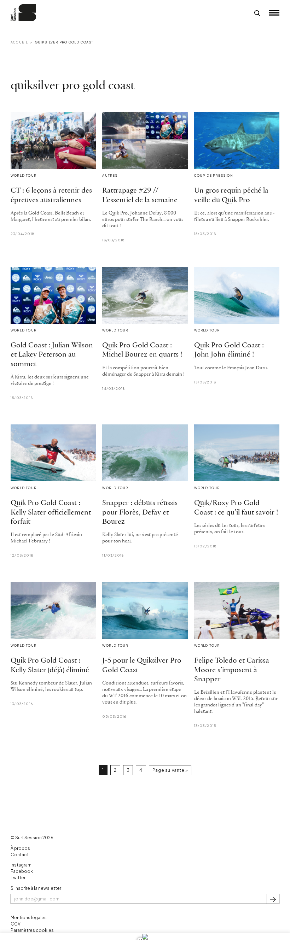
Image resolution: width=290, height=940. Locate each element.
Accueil (19, 42)
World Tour (23, 175)
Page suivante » (170, 770)
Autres (109, 175)
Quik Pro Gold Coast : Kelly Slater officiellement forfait (51, 512)
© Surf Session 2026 (32, 837)
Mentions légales (29, 917)
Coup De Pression (213, 175)
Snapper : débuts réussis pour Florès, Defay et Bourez (140, 512)
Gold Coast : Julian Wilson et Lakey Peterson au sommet (52, 355)
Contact (20, 854)
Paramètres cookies (32, 930)
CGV (16, 924)
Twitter (18, 877)
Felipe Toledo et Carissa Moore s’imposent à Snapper (231, 670)
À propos (20, 848)
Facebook (22, 871)
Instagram (21, 865)
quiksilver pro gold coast (64, 42)
